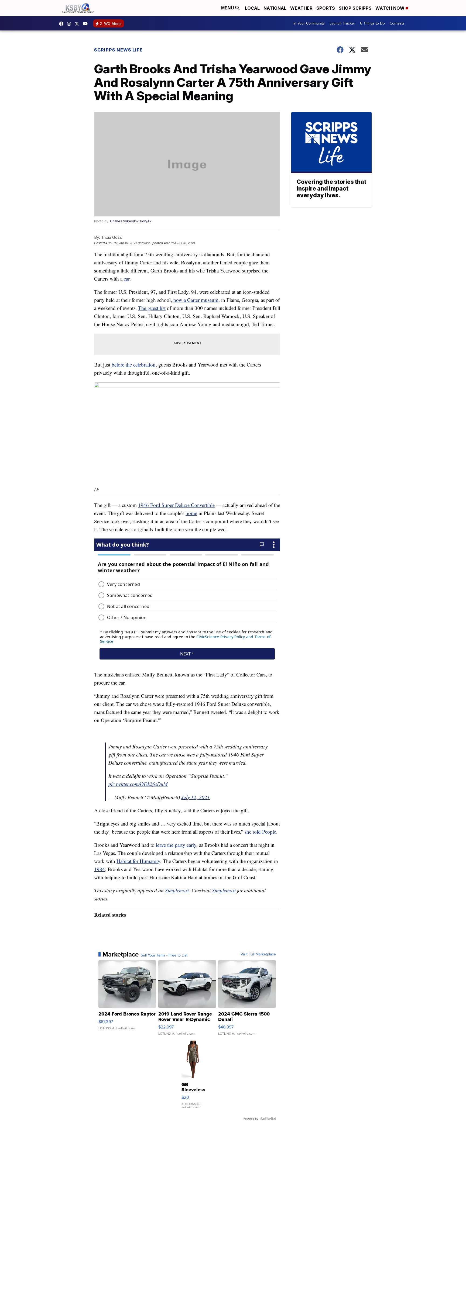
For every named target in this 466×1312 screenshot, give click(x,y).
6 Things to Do (372, 23)
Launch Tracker (342, 23)
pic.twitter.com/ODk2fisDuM (138, 784)
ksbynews (62, 24)
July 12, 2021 (195, 797)
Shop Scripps (355, 8)
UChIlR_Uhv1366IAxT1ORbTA (86, 24)
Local (252, 8)
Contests (397, 23)
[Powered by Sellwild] (268, 1119)
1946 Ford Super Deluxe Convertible (176, 505)
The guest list (152, 308)
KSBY (78, 24)
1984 (99, 869)
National (274, 8)
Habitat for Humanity (138, 861)
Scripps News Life (118, 50)
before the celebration (134, 364)
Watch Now (390, 8)
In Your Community (309, 23)
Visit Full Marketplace (258, 954)
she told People (260, 831)
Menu (228, 8)
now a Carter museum (195, 299)
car (126, 278)
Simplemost (177, 890)
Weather (301, 8)
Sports (325, 8)
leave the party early (176, 844)
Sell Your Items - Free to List (164, 955)
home (191, 513)
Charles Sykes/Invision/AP (131, 221)
